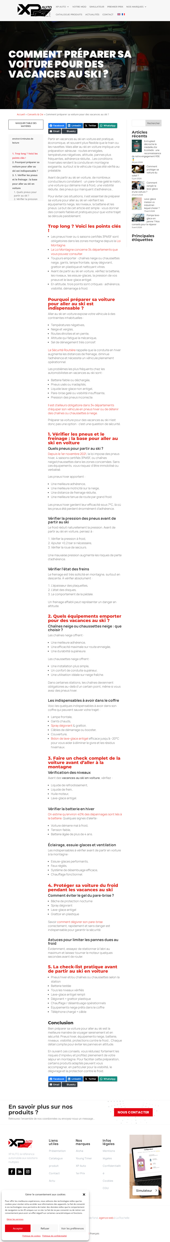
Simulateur (96, 6)
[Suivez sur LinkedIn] (19, 1171)
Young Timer (84, 1158)
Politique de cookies (31, 1235)
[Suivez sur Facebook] (11, 1171)
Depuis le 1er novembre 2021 (67, 454)
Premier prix (115, 6)
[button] (84, 1194)
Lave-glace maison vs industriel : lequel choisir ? (152, 203)
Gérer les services (15, 1219)
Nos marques (134, 6)
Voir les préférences (72, 1228)
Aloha (79, 1151)
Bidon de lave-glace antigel (69, 738)
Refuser (45, 1228)
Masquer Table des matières (26, 125)
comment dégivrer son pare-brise (80, 922)
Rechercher (153, 123)
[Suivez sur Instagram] (27, 1171)
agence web (106, 1218)
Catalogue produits (69, 14)
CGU (105, 1188)
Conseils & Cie (35, 114)
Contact (107, 14)
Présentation (57, 1151)
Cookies (108, 1181)
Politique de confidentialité (54, 1235)
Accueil (21, 114)
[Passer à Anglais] (118, 17)
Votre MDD (79, 6)
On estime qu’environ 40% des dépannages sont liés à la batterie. (85, 816)
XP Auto (61, 6)
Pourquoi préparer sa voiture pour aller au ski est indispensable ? (25, 166)
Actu (52, 1181)
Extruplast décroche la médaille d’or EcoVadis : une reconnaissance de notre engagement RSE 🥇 (146, 150)
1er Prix (80, 1173)
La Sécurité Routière (62, 350)
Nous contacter (133, 1112)
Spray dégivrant (61, 725)
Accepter (18, 1228)
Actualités (92, 14)
